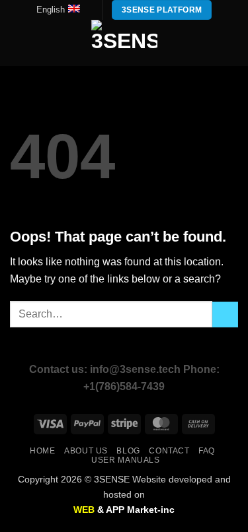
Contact (169, 450)
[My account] (209, 42)
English (50, 10)
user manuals (125, 460)
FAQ (206, 450)
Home (42, 450)
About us (86, 450)
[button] (18, 43)
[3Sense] (124, 43)
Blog (128, 450)
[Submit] (225, 314)
